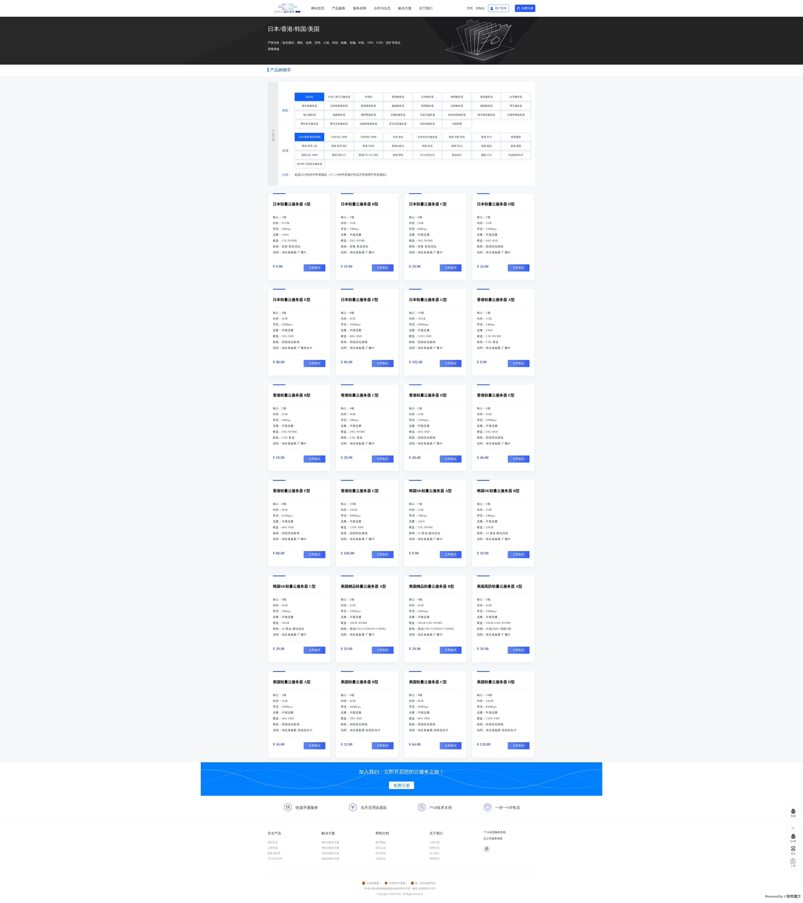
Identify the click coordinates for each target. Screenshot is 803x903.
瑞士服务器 (309, 114)
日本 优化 (398, 137)
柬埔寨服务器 (368, 105)
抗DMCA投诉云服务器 (309, 163)
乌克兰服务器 (427, 114)
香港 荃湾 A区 (309, 146)
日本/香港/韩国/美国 (310, 137)
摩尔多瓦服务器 (309, 123)
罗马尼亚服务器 (398, 123)
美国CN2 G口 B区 (368, 154)
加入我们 (435, 853)
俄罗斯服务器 (368, 114)
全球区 (368, 96)
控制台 (480, 8)
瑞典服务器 (339, 114)
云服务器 (273, 847)
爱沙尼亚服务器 (339, 123)
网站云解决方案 (330, 842)
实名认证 (381, 847)
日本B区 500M (368, 137)
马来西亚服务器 (339, 105)
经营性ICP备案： (398, 883)
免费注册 (527, 8)
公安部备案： (373, 883)
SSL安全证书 (275, 858)
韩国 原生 (427, 146)
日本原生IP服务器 (427, 137)
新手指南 (381, 842)
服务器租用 (274, 853)
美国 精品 (486, 146)
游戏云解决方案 (330, 853)
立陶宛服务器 (397, 114)
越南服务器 (398, 105)
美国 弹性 (398, 154)
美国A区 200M (310, 154)
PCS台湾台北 (427, 154)
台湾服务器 (516, 96)
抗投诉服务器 (427, 123)
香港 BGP (486, 137)
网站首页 (318, 8)
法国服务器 (457, 105)
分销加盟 (457, 123)
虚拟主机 (273, 842)
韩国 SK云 (457, 146)
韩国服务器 (457, 96)
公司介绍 (435, 842)
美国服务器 (486, 96)
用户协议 (381, 853)
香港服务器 (398, 96)
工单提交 (381, 858)
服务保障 (359, 8)
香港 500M (368, 146)
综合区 (309, 96)
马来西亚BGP (515, 154)
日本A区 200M (339, 137)
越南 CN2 (486, 154)
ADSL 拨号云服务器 (339, 96)
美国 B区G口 (339, 154)
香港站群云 (398, 146)
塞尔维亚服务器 (486, 114)
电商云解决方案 (330, 847)
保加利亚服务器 (457, 114)
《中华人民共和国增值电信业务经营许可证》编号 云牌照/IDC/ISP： (400, 888)
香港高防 (516, 137)
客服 (793, 816)
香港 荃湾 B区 (339, 146)
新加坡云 (457, 154)
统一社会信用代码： (426, 883)
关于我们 (425, 8)
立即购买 (314, 267)
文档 (470, 8)
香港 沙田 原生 (457, 137)
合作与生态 (382, 8)
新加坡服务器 (309, 105)
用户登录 (501, 8)
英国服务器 (427, 105)
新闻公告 (435, 847)
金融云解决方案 (330, 858)
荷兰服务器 (516, 105)
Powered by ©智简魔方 (783, 896)
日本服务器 (427, 96)
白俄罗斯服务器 (516, 114)
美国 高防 (516, 146)
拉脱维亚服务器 (368, 123)
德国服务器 (486, 105)
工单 (793, 865)
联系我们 (435, 858)
